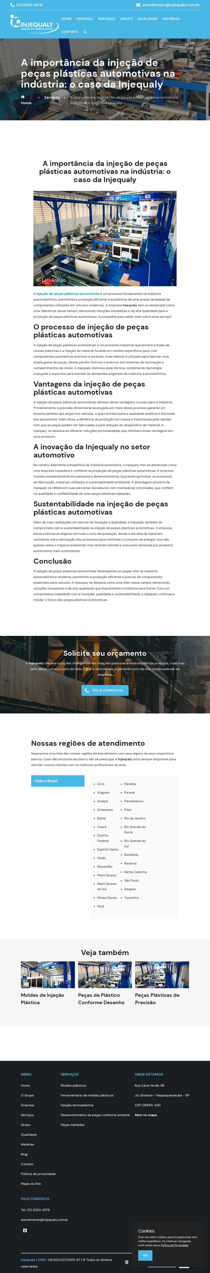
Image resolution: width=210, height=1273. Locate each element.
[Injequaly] (34, 27)
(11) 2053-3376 (29, 4)
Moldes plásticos (73, 1085)
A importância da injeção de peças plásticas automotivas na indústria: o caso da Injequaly (98, 73)
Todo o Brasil (45, 781)
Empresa (85, 19)
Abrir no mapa (146, 1115)
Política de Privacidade (174, 1245)
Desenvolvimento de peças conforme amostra (95, 1115)
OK (145, 1255)
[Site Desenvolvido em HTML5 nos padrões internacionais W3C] (127, 1263)
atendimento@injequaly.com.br (171, 4)
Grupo (25, 1125)
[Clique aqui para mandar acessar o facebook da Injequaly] (25, 1230)
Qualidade (148, 19)
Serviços (106, 19)
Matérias (171, 19)
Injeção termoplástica (77, 1105)
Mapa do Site (31, 1184)
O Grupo (27, 1095)
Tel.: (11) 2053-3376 (35, 1210)
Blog (24, 1154)
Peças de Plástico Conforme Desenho (101, 1002)
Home (66, 19)
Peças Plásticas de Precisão (157, 1002)
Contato (69, 32)
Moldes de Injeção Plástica (42, 1002)
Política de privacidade (38, 1174)
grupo (126, 19)
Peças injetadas (72, 1125)
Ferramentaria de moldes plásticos (87, 1095)
